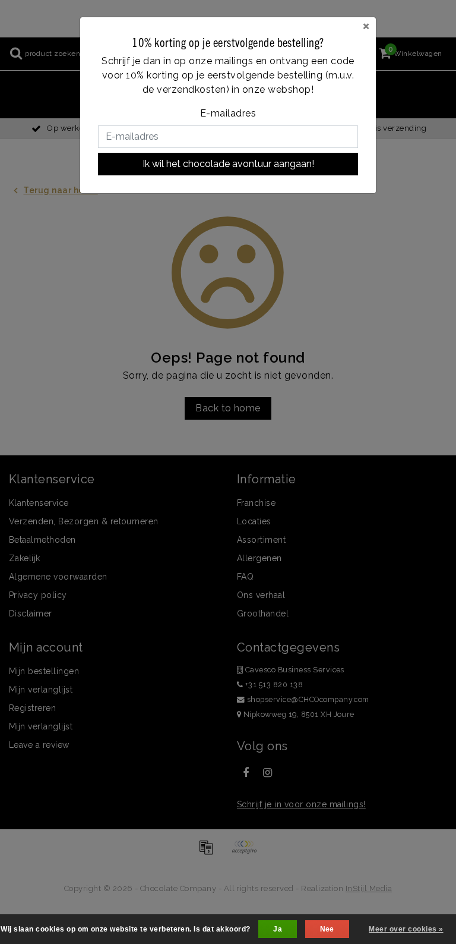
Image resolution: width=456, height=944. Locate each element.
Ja (277, 929)
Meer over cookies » (406, 929)
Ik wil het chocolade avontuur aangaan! (228, 163)
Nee (327, 929)
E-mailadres (228, 113)
